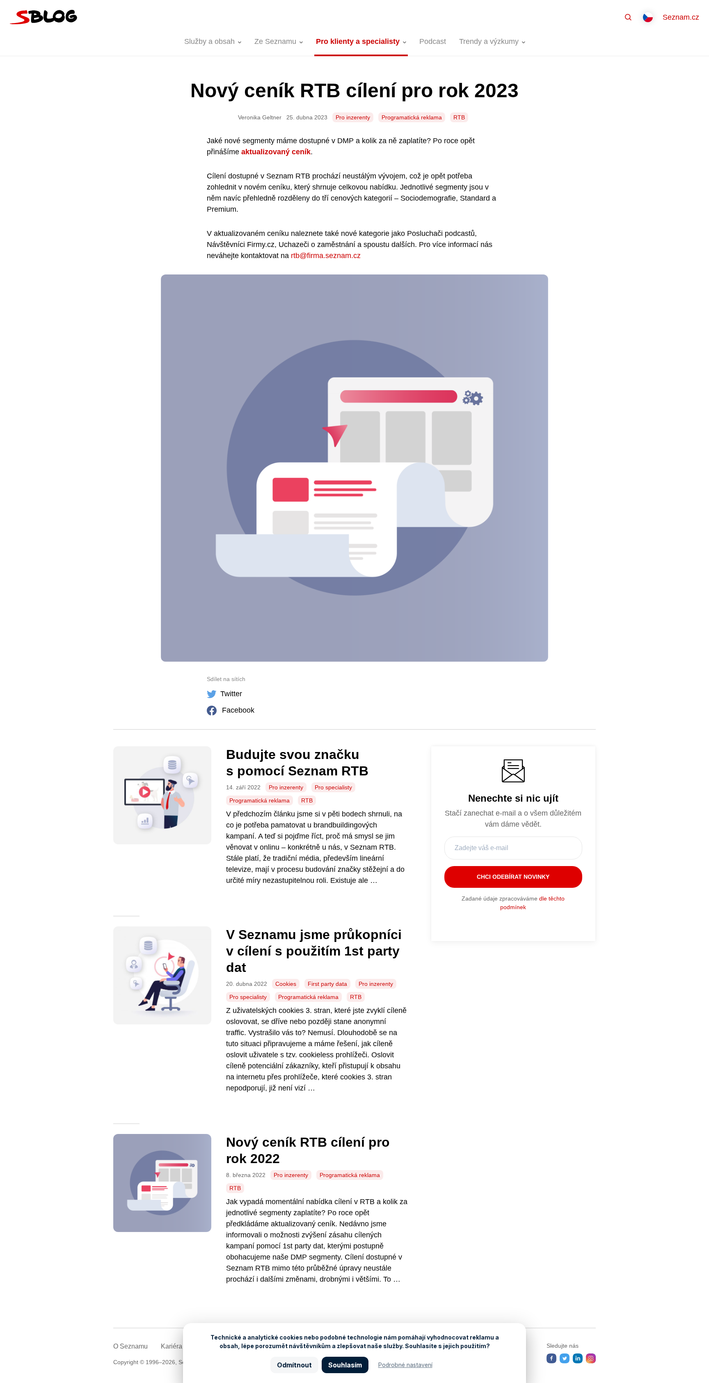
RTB (459, 117)
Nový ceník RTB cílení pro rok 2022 (308, 1150)
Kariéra (171, 1346)
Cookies (285, 984)
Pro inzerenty (353, 117)
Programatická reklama (412, 117)
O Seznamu (130, 1346)
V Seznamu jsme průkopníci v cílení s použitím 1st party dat (314, 951)
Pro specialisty (333, 787)
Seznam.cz (681, 17)
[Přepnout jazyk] (648, 17)
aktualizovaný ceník (276, 152)
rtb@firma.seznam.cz (326, 255)
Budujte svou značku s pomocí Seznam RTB (297, 762)
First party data (327, 984)
